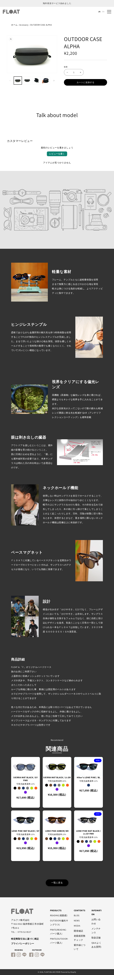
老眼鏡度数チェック (79, 937)
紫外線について (79, 947)
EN (103, 12)
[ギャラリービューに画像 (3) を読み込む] (37, 81)
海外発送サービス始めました (57, 3)
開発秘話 (78, 930)
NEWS (77, 920)
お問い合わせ (96, 921)
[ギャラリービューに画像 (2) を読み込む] (27, 81)
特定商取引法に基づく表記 (25, 938)
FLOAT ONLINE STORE (52, 972)
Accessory (24, 24)
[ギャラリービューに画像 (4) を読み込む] (46, 81)
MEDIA (77, 925)
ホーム (14, 24)
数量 (66, 67)
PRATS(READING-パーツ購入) (58, 931)
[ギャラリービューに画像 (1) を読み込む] (18, 81)
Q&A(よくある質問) (96, 944)
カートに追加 (31, 805)
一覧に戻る (57, 882)
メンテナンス (96, 930)
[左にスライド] (10, 81)
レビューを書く (57, 153)
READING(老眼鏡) (58, 915)
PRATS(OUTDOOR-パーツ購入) (59, 940)
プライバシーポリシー (22, 943)
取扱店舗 (96, 937)
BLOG (76, 915)
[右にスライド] (54, 81)
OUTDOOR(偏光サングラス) (59, 922)
